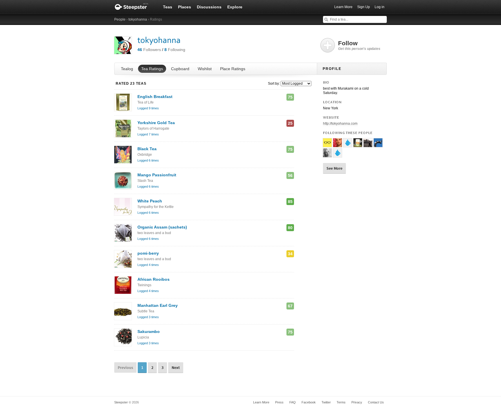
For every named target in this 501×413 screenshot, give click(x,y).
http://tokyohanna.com (340, 124)
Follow (359, 45)
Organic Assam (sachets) (162, 230)
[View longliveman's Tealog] (347, 145)
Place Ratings (232, 68)
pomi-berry (154, 256)
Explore (234, 7)
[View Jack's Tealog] (327, 145)
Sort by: (274, 83)
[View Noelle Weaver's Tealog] (327, 155)
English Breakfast (155, 99)
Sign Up (363, 7)
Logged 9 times (148, 108)
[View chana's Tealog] (357, 145)
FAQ (292, 402)
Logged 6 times (148, 160)
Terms (341, 402)
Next (176, 367)
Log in (379, 7)
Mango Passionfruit (156, 178)
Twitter (326, 402)
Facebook (309, 402)
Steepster (134, 7)
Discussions (209, 7)
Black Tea (147, 151)
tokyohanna (137, 19)
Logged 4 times (148, 265)
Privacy (356, 402)
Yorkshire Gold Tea (156, 125)
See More (334, 168)
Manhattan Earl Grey (157, 308)
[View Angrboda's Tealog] (378, 145)
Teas (167, 7)
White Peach (155, 204)
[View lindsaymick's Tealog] (368, 145)
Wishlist (205, 68)
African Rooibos (153, 282)
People (120, 19)
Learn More (343, 7)
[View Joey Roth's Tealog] (337, 155)
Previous (125, 367)
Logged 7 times (148, 134)
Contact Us (376, 402)
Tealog (127, 68)
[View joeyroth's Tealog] (337, 145)
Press (279, 402)
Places (184, 7)
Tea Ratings (152, 68)
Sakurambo (148, 334)
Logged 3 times (148, 317)
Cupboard (180, 68)
